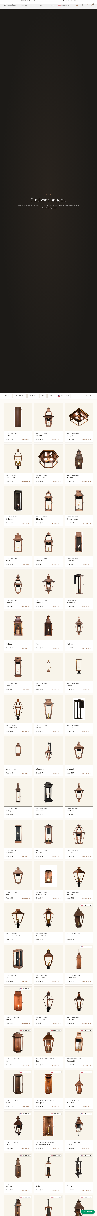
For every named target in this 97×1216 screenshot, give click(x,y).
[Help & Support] (77, 7)
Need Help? (89, 1211)
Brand (7, 396)
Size (42, 396)
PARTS (51, 6)
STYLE (42, 6)
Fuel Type (32, 396)
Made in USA (65, 396)
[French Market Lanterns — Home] (11, 7)
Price (50, 396)
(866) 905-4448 (25, 1)
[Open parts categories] (54, 6)
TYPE (33, 6)
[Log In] (87, 7)
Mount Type (19, 396)
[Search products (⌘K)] (82, 7)
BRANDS (24, 6)
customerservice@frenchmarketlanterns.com (46, 1)
